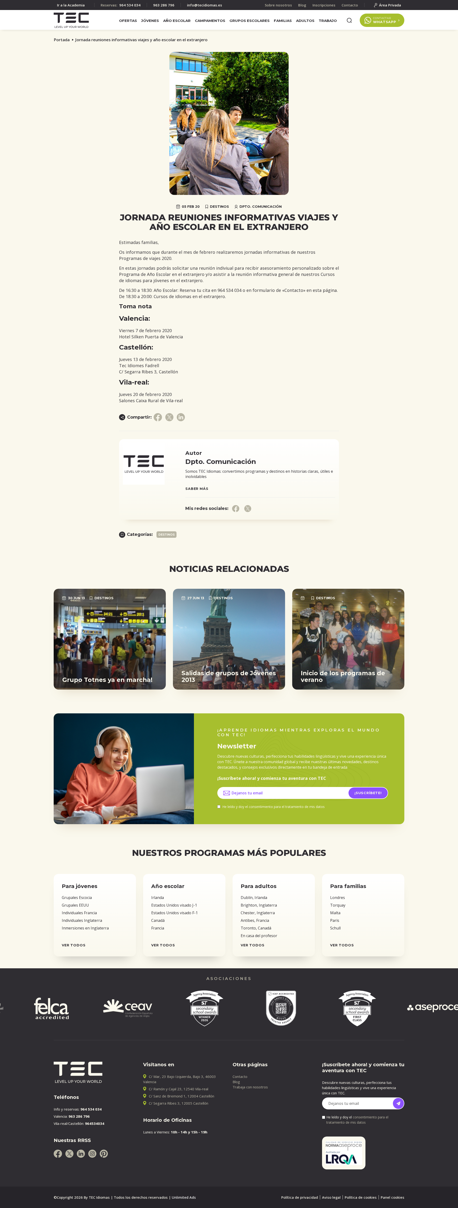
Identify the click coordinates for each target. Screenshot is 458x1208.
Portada (62, 39)
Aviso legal (331, 1197)
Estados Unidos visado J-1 (174, 905)
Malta (335, 912)
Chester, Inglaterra (258, 912)
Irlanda (157, 897)
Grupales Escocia (77, 897)
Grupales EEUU (75, 905)
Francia (157, 928)
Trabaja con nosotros (250, 1087)
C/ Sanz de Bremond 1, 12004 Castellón (181, 1096)
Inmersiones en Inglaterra (85, 928)
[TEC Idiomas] (71, 20)
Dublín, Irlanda (254, 897)
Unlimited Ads (184, 1197)
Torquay (337, 905)
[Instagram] (92, 1154)
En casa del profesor (259, 935)
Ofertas (128, 20)
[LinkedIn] (81, 1154)
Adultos (305, 20)
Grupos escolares (249, 20)
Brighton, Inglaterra (259, 905)
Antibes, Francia (255, 920)
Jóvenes (150, 20)
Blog (236, 1081)
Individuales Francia (79, 912)
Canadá (158, 920)
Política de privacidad (299, 1197)
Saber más (196, 489)
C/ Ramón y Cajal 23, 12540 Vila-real (178, 1088)
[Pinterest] (104, 1154)
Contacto (240, 1076)
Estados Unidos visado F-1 (174, 912)
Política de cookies (361, 1197)
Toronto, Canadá (256, 928)
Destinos (219, 206)
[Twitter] (69, 1154)
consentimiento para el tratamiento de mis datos (287, 806)
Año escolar (177, 20)
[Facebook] (58, 1154)
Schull (335, 928)
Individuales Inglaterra (82, 920)
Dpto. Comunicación (260, 206)
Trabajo (328, 20)
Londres (337, 897)
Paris (334, 920)
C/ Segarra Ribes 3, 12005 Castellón (178, 1103)
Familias (283, 20)
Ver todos (74, 945)
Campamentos (210, 20)
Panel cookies (392, 1197)
